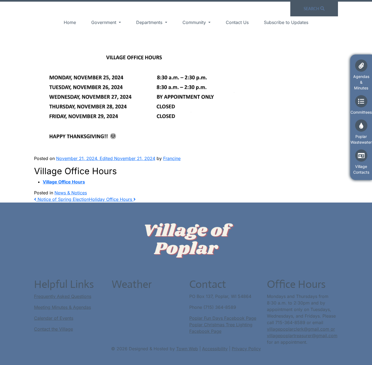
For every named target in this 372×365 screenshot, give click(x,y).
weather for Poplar (139, 312)
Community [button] (194, 22)
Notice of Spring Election (62, 199)
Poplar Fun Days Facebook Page (222, 318)
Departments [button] (150, 22)
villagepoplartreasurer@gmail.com (302, 335)
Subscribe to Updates (286, 22)
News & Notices (70, 192)
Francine (172, 158)
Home (70, 22)
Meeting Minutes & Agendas (62, 307)
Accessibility (215, 348)
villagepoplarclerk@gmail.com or (301, 329)
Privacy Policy (246, 348)
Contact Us (237, 22)
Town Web (187, 348)
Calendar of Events (53, 318)
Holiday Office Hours (111, 199)
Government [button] (104, 22)
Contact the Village (53, 329)
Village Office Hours (64, 182)
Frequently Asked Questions (62, 296)
